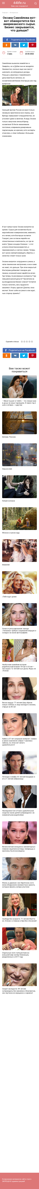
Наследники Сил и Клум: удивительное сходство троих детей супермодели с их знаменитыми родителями (18, 813)
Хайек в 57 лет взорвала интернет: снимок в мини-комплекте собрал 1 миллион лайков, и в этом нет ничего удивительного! (19, 742)
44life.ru (19, 3)
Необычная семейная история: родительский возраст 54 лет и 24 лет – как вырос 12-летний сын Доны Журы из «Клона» (19, 668)
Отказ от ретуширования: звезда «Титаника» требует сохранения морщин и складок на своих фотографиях (19, 631)
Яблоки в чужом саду (11, 533)
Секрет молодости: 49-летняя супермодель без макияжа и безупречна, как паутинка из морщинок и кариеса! (18, 991)
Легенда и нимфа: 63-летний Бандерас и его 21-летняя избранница (18, 778)
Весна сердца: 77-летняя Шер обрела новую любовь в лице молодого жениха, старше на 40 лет (19, 705)
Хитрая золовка (8, 501)
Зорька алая (7, 469)
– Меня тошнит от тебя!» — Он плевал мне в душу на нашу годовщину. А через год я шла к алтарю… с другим (19, 403)
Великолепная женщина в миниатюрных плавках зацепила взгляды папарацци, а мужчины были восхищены (18, 849)
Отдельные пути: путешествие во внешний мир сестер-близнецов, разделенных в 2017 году (15, 955)
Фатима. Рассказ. (9, 437)
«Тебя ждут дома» (9, 597)
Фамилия (6, 565)
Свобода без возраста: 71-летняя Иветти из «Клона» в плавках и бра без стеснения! (19, 920)
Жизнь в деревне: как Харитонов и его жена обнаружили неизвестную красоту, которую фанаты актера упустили (18, 885)
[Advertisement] (19, 160)
